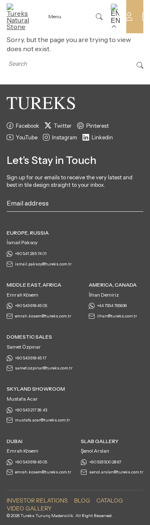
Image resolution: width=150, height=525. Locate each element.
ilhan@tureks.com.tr (117, 316)
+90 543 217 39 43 (31, 410)
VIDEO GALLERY (29, 508)
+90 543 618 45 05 (31, 305)
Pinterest (97, 125)
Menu (54, 16)
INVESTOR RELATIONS (37, 500)
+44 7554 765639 (112, 305)
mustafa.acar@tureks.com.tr (42, 420)
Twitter (63, 125)
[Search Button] (140, 64)
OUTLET (83, 16)
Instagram (64, 137)
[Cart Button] (146, 16)
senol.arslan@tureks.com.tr (116, 472)
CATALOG (109, 500)
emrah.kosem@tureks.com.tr (43, 316)
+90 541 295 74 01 (31, 253)
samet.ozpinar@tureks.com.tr (43, 368)
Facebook (27, 125)
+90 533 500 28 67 (105, 462)
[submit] (139, 204)
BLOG (82, 500)
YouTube (27, 137)
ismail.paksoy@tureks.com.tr (43, 264)
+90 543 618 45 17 (30, 358)
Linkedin (102, 137)
